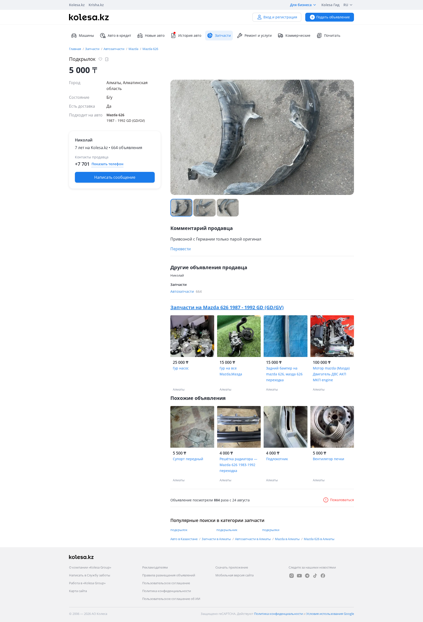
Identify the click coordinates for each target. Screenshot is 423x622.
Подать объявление (333, 17)
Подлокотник (277, 459)
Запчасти (92, 49)
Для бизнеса (301, 4)
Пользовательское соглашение (166, 583)
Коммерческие (297, 35)
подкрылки (270, 530)
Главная (75, 49)
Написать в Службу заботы (89, 575)
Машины (86, 35)
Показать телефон (107, 164)
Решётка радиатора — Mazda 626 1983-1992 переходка (238, 465)
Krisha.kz (96, 4)
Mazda (134, 49)
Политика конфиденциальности (166, 591)
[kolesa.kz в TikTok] (315, 576)
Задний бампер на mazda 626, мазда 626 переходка (284, 374)
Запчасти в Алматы (217, 539)
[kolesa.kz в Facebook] (323, 576)
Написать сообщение (114, 177)
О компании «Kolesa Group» (90, 567)
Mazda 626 (150, 49)
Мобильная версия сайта (234, 575)
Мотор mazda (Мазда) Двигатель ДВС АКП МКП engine (331, 374)
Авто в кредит (119, 35)
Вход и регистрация (280, 17)
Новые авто (154, 35)
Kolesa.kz (77, 4)
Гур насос (181, 368)
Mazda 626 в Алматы (319, 539)
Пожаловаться (342, 499)
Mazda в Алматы (287, 539)
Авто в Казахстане (184, 539)
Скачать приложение (231, 567)
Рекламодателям (155, 567)
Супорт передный (188, 459)
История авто (189, 35)
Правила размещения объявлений (168, 575)
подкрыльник (226, 530)
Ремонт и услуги (258, 35)
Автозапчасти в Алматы (253, 539)
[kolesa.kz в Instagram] (291, 576)
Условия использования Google (330, 613)
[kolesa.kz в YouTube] (299, 576)
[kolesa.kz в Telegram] (307, 576)
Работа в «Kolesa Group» (87, 583)
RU (345, 4)
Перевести (180, 249)
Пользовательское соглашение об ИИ (171, 599)
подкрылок (179, 530)
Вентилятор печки (328, 459)
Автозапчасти (114, 49)
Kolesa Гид (330, 4)
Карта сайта (78, 591)
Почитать (332, 35)
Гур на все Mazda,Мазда (231, 371)
